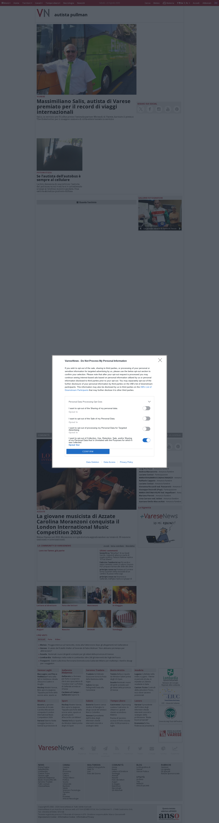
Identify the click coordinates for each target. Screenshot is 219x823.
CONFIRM (88, 451)
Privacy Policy (126, 462)
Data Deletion (92, 462)
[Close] (161, 361)
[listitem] (109, 401)
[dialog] (109, 411)
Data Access (109, 462)
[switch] (146, 408)
